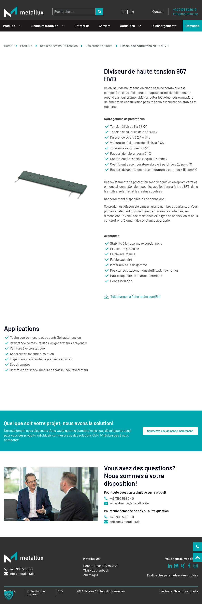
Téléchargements (163, 26)
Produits (9, 26)
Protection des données (36, 593)
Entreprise (82, 26)
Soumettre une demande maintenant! (170, 431)
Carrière (104, 26)
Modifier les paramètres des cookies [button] (172, 575)
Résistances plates (98, 46)
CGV (60, 591)
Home (8, 46)
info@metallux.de (185, 13)
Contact (158, 11)
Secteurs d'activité (44, 26)
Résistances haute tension (59, 46)
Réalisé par (179, 591)
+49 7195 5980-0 (184, 9)
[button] (8, 595)
